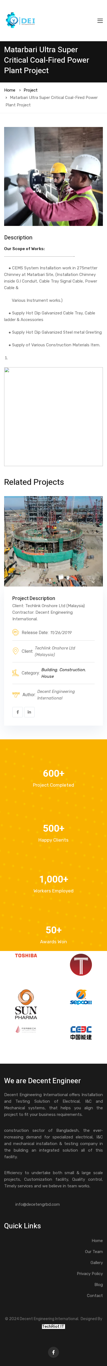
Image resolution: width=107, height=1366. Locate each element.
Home (9, 90)
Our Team (94, 1251)
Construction (72, 669)
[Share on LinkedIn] (29, 712)
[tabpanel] (53, 176)
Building (49, 669)
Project (31, 90)
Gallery (97, 1262)
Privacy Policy (90, 1273)
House (47, 676)
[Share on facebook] (17, 712)
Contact (95, 1295)
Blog (98, 1284)
